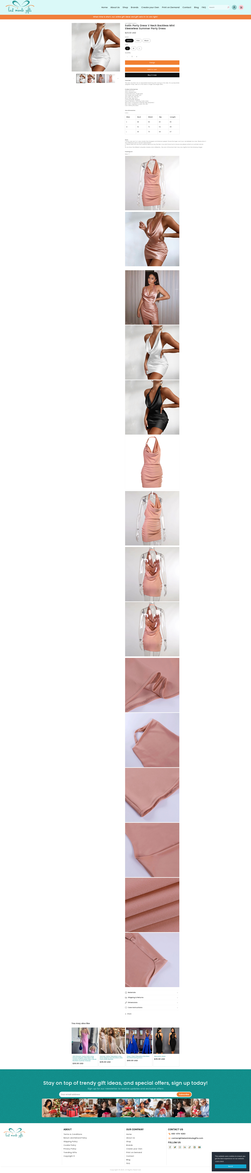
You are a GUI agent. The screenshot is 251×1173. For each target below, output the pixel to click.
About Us (115, 7)
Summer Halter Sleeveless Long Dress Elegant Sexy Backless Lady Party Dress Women (111, 1058)
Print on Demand (171, 7)
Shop (125, 7)
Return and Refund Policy (75, 1138)
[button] (152, 992)
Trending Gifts (70, 1152)
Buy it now (152, 75)
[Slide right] (118, 78)
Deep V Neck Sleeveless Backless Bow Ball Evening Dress (138, 1057)
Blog (196, 7)
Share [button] (129, 1014)
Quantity (128, 53)
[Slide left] (74, 78)
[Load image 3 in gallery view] (100, 78)
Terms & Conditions (73, 1134)
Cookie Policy (70, 1145)
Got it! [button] (230, 1166)
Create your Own (150, 7)
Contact (187, 7)
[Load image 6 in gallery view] (110, 78)
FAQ (204, 7)
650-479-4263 (178, 1133)
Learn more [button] (219, 1161)
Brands (134, 7)
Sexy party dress (160, 1056)
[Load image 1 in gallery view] (80, 78)
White (129, 41)
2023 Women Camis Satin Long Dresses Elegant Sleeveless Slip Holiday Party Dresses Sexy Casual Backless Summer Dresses (84, 1058)
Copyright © (69, 1156)
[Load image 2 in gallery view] (90, 78)
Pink (138, 41)
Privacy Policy (70, 1149)
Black (147, 41)
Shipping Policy (71, 1141)
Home (104, 7)
